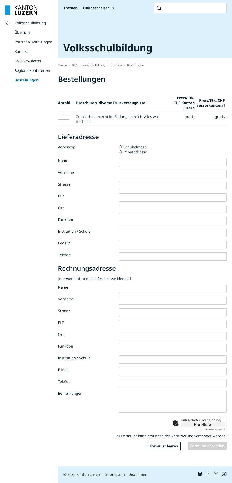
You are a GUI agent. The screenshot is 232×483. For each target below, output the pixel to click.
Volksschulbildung (30, 22)
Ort (61, 207)
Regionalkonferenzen (32, 70)
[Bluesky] (200, 475)
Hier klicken (203, 424)
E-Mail (64, 243)
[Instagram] (216, 475)
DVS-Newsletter (27, 60)
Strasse (64, 184)
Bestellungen (26, 79)
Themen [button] (70, 7)
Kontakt (21, 51)
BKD (74, 65)
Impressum (115, 474)
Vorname (66, 172)
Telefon (64, 254)
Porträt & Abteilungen (33, 41)
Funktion (65, 219)
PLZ (61, 195)
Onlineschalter (96, 7)
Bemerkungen (70, 393)
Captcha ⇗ (215, 429)
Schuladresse (134, 147)
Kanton (62, 65)
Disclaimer (137, 474)
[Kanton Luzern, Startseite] (21, 10)
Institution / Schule (74, 231)
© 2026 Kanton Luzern (82, 474)
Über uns (22, 32)
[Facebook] (224, 475)
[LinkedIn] (208, 475)
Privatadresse (135, 152)
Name (63, 160)
